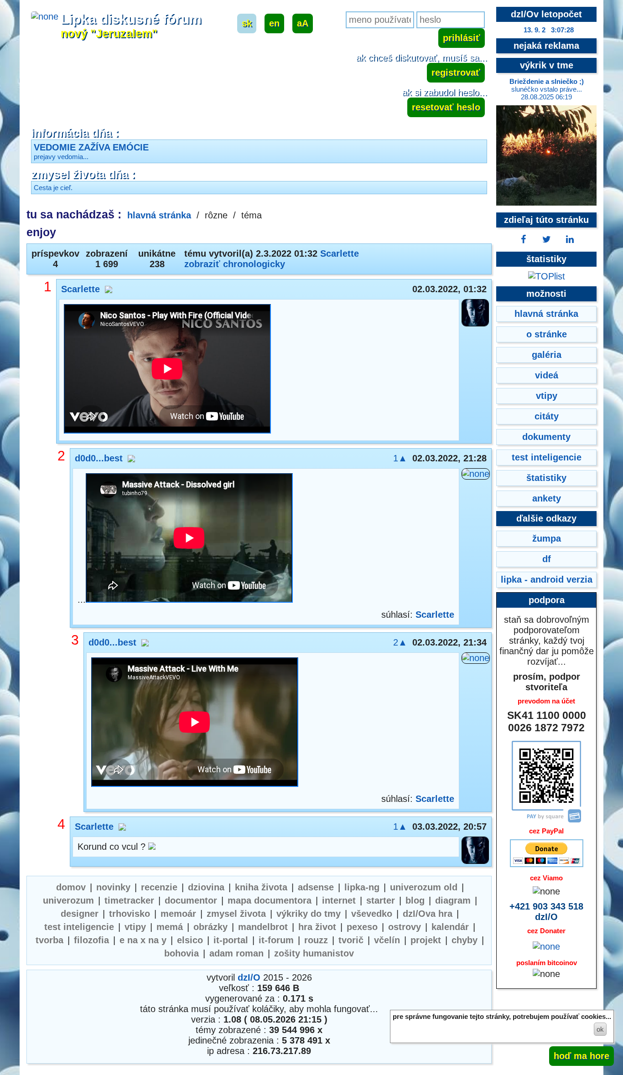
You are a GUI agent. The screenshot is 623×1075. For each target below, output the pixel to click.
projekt (425, 940)
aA (302, 23)
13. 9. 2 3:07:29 (549, 30)
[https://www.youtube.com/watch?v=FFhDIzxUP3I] (167, 370)
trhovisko (129, 914)
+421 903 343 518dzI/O (546, 911)
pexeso (362, 927)
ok (600, 1029)
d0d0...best (99, 458)
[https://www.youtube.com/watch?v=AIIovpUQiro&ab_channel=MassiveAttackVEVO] (194, 723)
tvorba (49, 940)
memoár (178, 914)
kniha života (261, 887)
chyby (465, 940)
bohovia (181, 953)
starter (380, 900)
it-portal (230, 940)
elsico (190, 940)
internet (339, 900)
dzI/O (249, 977)
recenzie (159, 887)
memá (169, 927)
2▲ (400, 642)
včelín (387, 940)
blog (415, 900)
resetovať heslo (446, 107)
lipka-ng (361, 887)
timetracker (129, 900)
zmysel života (236, 914)
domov (71, 887)
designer (80, 914)
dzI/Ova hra (427, 914)
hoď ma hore (581, 1056)
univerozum (68, 900)
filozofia (91, 940)
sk (247, 23)
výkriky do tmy (308, 914)
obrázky (210, 927)
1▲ (400, 458)
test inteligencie (79, 927)
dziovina (206, 887)
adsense (316, 887)
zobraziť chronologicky (234, 264)
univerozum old (423, 887)
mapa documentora (270, 900)
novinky (113, 887)
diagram (453, 900)
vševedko (371, 914)
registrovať (455, 72)
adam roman (236, 953)
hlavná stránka (159, 215)
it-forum (276, 940)
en (274, 23)
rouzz (316, 940)
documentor (191, 900)
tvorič (350, 940)
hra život (317, 927)
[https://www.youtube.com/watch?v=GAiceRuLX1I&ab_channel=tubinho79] (189, 539)
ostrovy (404, 927)
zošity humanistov (314, 953)
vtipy (135, 927)
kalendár (450, 927)
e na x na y (142, 940)
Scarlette (339, 253)
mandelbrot (263, 927)
